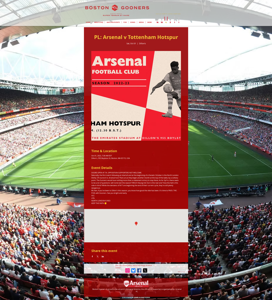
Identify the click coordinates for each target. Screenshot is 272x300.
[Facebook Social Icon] (139, 270)
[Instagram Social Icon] (127, 270)
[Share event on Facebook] (92, 256)
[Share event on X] (98, 256)
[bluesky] (133, 270)
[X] (145, 270)
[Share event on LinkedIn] (103, 256)
